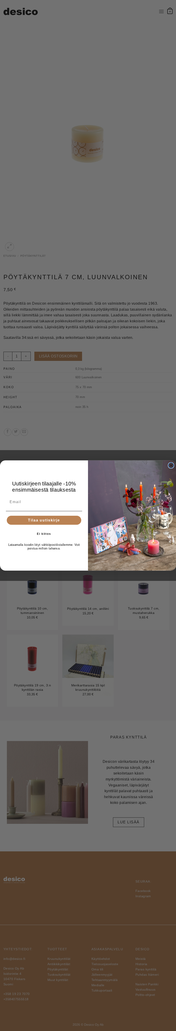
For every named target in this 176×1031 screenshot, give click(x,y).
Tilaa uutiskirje (44, 520)
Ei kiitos (44, 533)
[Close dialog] (171, 465)
